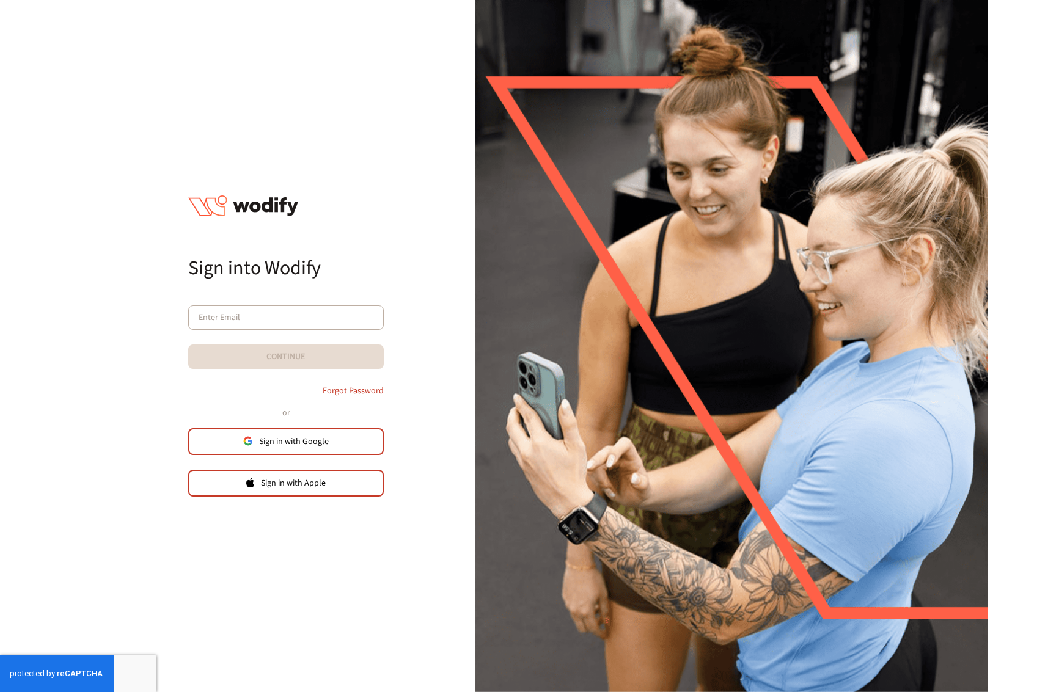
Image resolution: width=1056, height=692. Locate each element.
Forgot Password (353, 391)
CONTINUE (286, 357)
